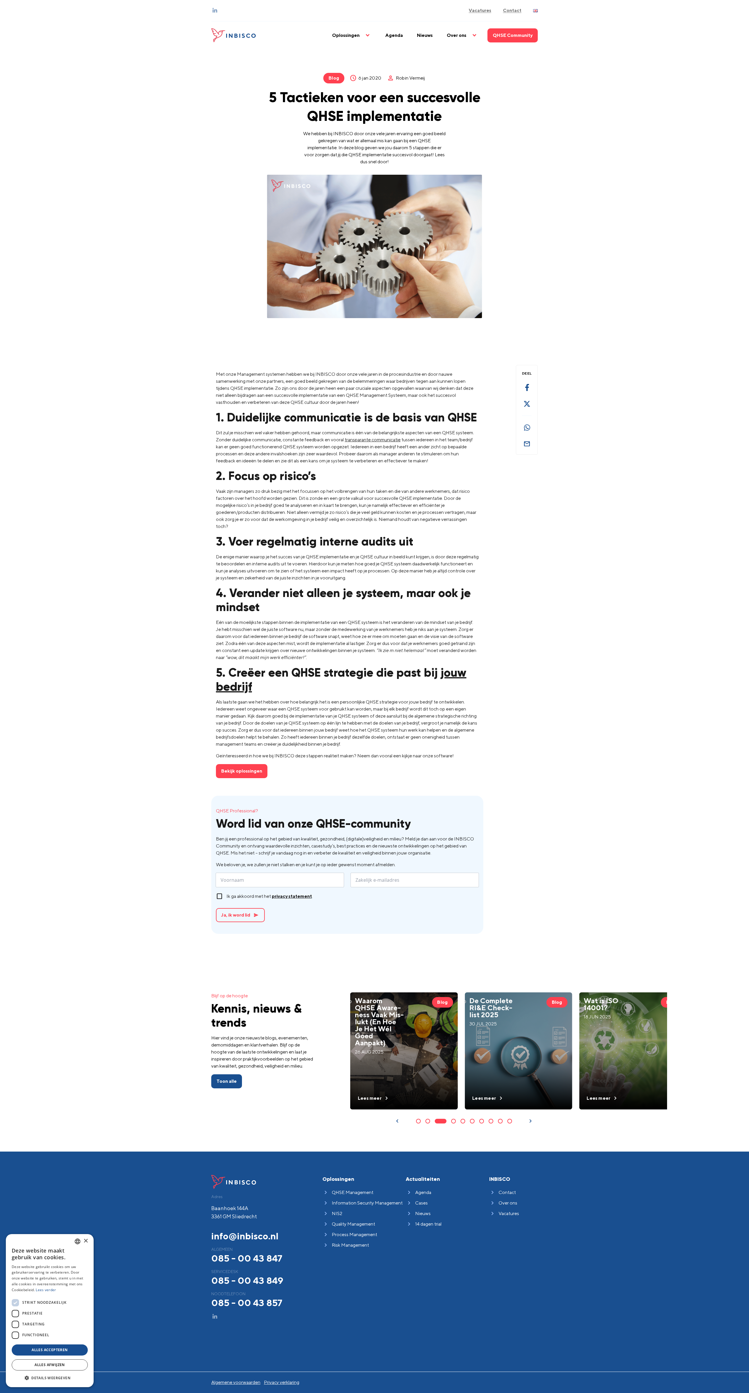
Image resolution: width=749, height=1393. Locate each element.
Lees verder (46, 1289)
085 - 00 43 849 (247, 1280)
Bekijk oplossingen (241, 771)
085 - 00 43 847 (246, 1258)
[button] (50, 1377)
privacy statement (292, 896)
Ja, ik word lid (239, 915)
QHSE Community (512, 35)
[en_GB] (535, 10)
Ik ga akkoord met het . (269, 896)
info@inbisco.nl (245, 1235)
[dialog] (50, 1310)
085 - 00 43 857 (246, 1302)
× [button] (85, 1241)
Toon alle (227, 1081)
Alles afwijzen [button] (50, 1364)
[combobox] (77, 1241)
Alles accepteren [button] (50, 1349)
